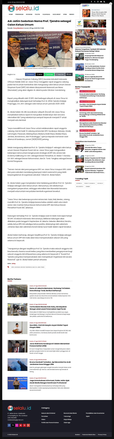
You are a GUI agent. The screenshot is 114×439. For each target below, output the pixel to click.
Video (43, 419)
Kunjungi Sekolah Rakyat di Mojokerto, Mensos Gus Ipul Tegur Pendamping (94, 58)
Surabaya (79, 183)
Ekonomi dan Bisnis (70, 413)
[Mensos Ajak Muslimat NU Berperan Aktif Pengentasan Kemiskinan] (79, 77)
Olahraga (67, 422)
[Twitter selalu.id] (94, 2)
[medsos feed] (28, 425)
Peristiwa (44, 416)
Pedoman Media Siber (89, 434)
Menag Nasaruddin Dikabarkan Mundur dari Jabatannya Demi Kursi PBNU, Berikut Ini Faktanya (93, 124)
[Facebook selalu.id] (91, 2)
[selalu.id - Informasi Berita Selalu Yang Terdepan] (23, 8)
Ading (13, 263)
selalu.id (15, 434)
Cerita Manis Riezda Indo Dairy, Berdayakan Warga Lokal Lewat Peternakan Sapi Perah (48, 308)
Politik (37, 14)
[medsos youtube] (20, 425)
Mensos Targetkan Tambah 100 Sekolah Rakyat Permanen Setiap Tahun (90, 50)
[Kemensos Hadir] (90, 23)
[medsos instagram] (16, 425)
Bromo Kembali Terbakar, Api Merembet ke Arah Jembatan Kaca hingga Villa (50, 363)
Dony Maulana (18, 28)
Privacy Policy (102, 434)
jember (88, 186)
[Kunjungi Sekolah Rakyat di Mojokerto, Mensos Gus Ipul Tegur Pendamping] (79, 56)
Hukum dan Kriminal (48, 413)
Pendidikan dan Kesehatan (95, 413)
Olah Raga (46, 14)
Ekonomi (29, 14)
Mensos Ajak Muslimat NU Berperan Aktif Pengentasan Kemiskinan (95, 79)
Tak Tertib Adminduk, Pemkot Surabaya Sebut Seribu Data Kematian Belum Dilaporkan (95, 68)
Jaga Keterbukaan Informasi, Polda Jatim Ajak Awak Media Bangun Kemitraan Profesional (49, 381)
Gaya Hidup (56, 14)
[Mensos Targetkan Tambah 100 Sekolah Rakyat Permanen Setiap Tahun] (90, 37)
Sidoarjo (100, 183)
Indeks (71, 14)
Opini (65, 14)
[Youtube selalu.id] (101, 2)
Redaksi (77, 434)
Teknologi (67, 416)
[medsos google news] (24, 425)
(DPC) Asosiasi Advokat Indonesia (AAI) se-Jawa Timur (27, 267)
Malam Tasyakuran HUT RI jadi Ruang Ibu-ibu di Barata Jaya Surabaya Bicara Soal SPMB (95, 160)
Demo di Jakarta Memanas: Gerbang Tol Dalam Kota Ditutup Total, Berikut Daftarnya (50, 289)
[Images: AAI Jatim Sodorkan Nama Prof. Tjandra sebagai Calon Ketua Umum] (40, 49)
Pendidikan (19, 14)
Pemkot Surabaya (89, 183)
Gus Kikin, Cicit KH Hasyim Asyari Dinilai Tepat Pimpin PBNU (93, 105)
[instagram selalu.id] (98, 2)
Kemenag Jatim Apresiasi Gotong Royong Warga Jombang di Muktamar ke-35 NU (92, 114)
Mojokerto (79, 186)
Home (11, 14)
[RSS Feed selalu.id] (104, 2)
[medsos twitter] (13, 425)
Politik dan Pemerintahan (50, 422)
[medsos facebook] (9, 425)
